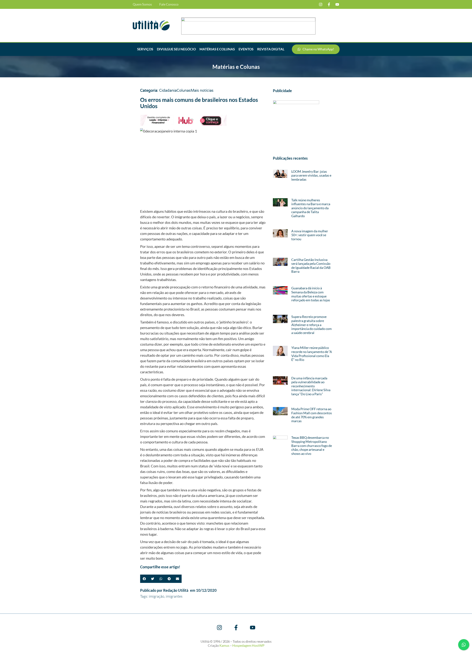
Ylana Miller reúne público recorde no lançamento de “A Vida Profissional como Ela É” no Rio (311, 354)
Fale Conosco (168, 4)
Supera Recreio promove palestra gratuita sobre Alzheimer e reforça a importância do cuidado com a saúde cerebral (311, 325)
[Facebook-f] (329, 4)
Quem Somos (142, 4)
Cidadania (168, 90)
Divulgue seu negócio (176, 49)
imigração (156, 596)
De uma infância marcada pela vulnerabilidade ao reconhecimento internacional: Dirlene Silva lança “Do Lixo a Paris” (310, 386)
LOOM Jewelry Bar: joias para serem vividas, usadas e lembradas (311, 175)
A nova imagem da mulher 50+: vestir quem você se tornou (309, 235)
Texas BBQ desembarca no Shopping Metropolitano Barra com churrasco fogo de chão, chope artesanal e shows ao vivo (311, 445)
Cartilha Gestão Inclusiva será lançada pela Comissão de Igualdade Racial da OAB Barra (311, 266)
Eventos (246, 49)
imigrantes (174, 596)
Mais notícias (202, 90)
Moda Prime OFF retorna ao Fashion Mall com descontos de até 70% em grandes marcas (311, 415)
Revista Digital (270, 49)
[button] (144, 579)
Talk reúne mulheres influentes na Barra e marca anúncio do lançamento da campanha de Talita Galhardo (310, 208)
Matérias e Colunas (217, 49)
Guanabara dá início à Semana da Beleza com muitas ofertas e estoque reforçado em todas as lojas (310, 294)
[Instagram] (320, 4)
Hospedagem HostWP (248, 645)
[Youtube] (337, 4)
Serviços (145, 49)
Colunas (184, 90)
